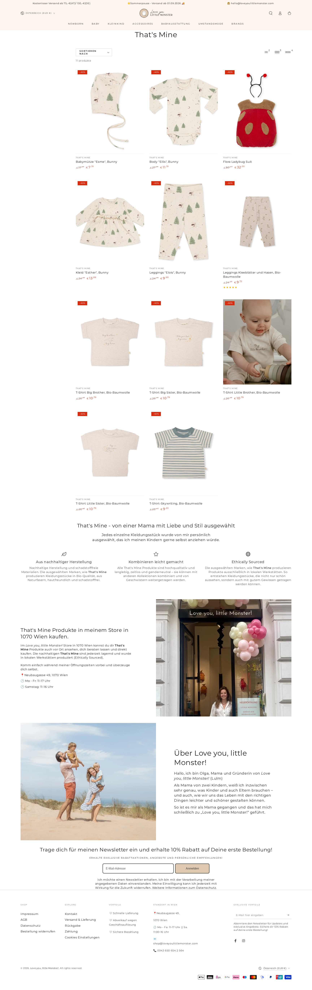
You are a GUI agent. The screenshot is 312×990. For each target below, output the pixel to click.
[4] (287, 52)
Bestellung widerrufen (38, 931)
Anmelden (192, 868)
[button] (270, 13)
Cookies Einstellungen (82, 937)
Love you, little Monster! (44, 968)
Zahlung (71, 931)
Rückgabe (73, 925)
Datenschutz (31, 925)
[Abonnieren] (289, 915)
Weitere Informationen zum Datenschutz (184, 888)
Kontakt (71, 914)
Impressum (29, 914)
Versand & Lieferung (80, 919)
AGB (24, 919)
